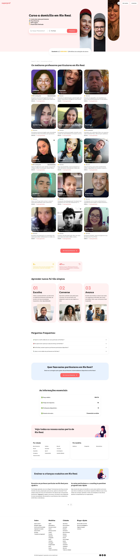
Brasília (65, 528)
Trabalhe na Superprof (39, 534)
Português (51, 542)
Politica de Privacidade (39, 527)
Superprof (33, 61)
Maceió (58, 446)
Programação (52, 544)
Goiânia (46, 446)
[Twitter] (102, 555)
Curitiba (65, 535)
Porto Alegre (66, 539)
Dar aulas (125, 3)
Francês (50, 534)
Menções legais (38, 525)
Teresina (59, 448)
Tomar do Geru (36, 455)
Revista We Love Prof (82, 523)
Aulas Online (37, 530)
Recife (34, 448)
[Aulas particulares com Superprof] (6, 3)
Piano (50, 539)
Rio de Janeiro (66, 525)
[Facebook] (100, 555)
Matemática (99, 446)
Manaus (64, 534)
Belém (64, 541)
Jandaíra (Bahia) (60, 453)
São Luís (65, 548)
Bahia (38, 61)
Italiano (50, 541)
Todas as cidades (67, 549)
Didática (75, 446)
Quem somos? (37, 523)
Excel (50, 546)
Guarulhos (65, 544)
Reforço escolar (52, 530)
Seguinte (71, 504)
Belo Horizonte (36, 446)
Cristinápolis (60, 450)
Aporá (46, 450)
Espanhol (51, 535)
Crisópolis (35, 453)
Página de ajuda (81, 527)
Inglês (50, 523)
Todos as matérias (53, 549)
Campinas (65, 546)
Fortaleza (65, 530)
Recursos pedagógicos (82, 525)
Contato (79, 528)
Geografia (86, 446)
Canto (50, 528)
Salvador (47, 448)
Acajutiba (35, 450)
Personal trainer (52, 527)
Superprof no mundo (38, 528)
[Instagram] (105, 555)
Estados (36, 532)
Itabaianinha (48, 453)
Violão (50, 532)
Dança (50, 548)
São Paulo (65, 523)
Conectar (133, 3)
